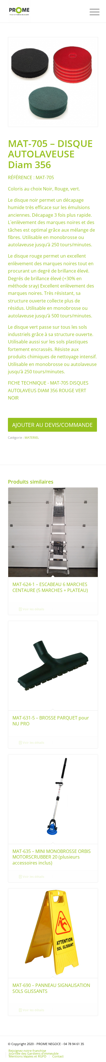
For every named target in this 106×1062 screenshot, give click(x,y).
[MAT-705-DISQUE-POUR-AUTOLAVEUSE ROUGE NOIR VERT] (53, 82)
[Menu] (90, 12)
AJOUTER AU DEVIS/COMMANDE (52, 425)
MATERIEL (32, 437)
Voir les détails (33, 609)
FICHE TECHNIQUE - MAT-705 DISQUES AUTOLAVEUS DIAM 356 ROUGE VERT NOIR (48, 390)
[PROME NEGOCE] (44, 11)
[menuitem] (90, 12)
